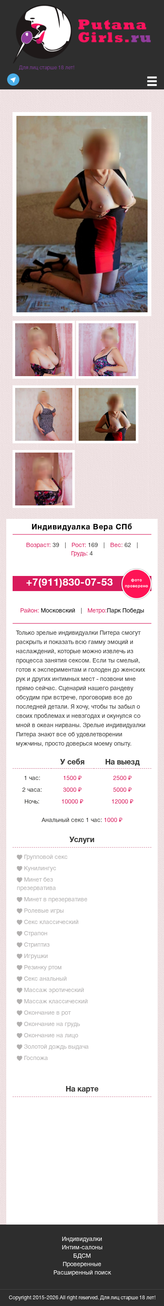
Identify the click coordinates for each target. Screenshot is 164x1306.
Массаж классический (56, 1002)
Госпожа (36, 1058)
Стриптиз (37, 945)
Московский (58, 611)
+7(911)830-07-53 (69, 583)
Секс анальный (45, 979)
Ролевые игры (44, 911)
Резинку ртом (43, 968)
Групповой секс (46, 857)
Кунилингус (40, 869)
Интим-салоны (82, 1248)
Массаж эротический (54, 990)
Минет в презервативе (55, 900)
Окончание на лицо (51, 1036)
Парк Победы (125, 611)
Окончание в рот (47, 1013)
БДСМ (82, 1256)
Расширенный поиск (82, 1273)
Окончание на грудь (52, 1024)
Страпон (36, 934)
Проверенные (82, 1264)
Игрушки (36, 956)
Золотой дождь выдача (56, 1047)
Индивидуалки (82, 1239)
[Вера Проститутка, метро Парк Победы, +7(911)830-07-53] (82, 214)
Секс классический (51, 922)
